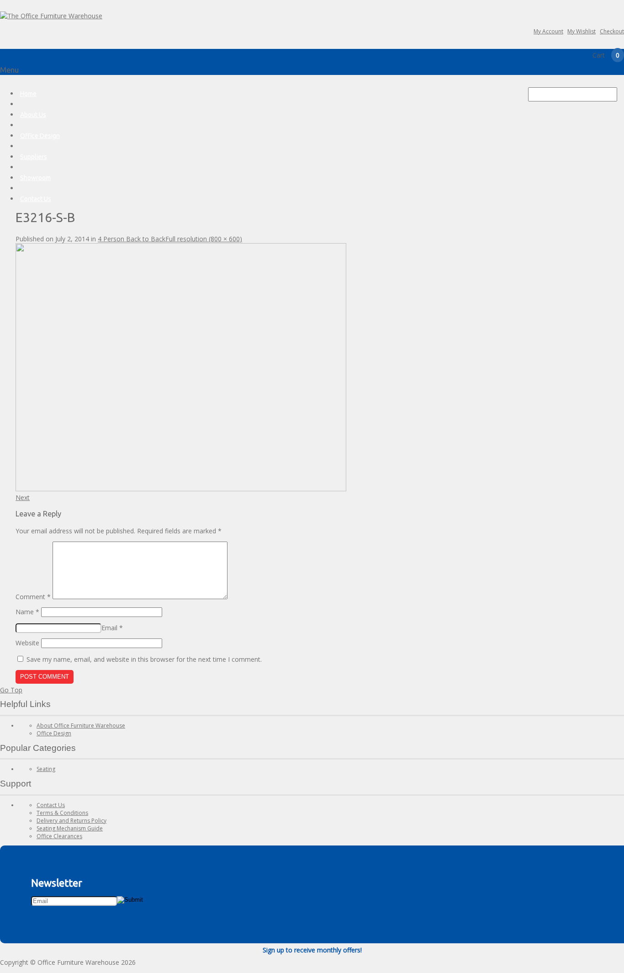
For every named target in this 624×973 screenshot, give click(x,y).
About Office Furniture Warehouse (81, 725)
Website (27, 642)
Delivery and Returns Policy (71, 820)
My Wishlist (581, 31)
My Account (548, 31)
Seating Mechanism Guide (70, 828)
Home (28, 93)
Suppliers (33, 156)
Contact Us (35, 198)
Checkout (612, 31)
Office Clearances (59, 836)
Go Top (11, 690)
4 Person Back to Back (131, 238)
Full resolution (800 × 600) (203, 238)
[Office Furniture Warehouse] (51, 15)
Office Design (40, 135)
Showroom (35, 177)
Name (27, 611)
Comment (33, 596)
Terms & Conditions (62, 813)
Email (112, 627)
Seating (46, 769)
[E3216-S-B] (181, 488)
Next (23, 497)
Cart (605, 55)
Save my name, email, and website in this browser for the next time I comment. (144, 659)
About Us (33, 114)
